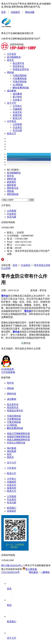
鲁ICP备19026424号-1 (12, 565)
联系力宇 (17, 118)
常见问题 (17, 130)
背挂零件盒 (18, 66)
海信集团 (11, 451)
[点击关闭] (1, 354)
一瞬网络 (45, 572)
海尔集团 (11, 448)
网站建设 (33, 572)
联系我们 (11, 508)
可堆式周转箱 (20, 81)
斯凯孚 (10, 457)
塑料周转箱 (12, 194)
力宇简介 (17, 106)
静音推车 (11, 182)
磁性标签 (11, 185)
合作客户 (17, 100)
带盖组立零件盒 (21, 69)
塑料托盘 (11, 179)
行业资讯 (17, 127)
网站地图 (29, 12)
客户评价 (17, 97)
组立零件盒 (18, 63)
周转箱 (10, 72)
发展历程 (17, 115)
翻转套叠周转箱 (21, 87)
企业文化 (17, 112)
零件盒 (10, 60)
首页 (3, 12)
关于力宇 (11, 103)
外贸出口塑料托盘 (16, 442)
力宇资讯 (11, 121)
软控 (9, 454)
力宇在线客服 (8, 372)
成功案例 (11, 90)
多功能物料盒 (14, 57)
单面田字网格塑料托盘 (18, 436)
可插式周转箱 (20, 75)
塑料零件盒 (12, 188)
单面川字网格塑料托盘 (18, 433)
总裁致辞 (17, 109)
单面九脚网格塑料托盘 (18, 439)
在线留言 (15, 12)
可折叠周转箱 (20, 78)
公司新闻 (17, 124)
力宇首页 (11, 54)
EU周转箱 (18, 84)
